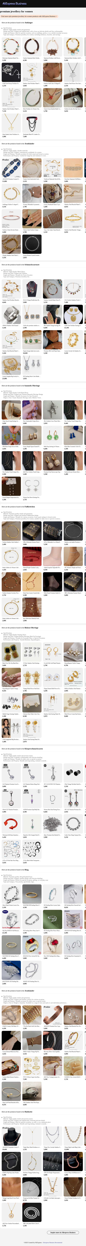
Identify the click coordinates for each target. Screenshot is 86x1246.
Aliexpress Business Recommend (52, 1242)
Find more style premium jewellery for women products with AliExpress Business (28, 16)
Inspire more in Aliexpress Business (63, 1232)
